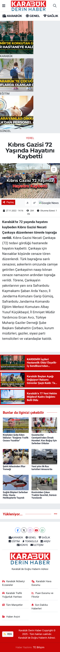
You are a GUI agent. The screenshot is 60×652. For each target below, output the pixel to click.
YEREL (30, 138)
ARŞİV (47, 541)
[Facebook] (17, 530)
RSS (9, 634)
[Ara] (55, 6)
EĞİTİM (16, 541)
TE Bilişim (38, 647)
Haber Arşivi (13, 616)
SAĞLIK (52, 16)
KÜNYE (24, 544)
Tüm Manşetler (14, 604)
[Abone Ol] (49, 202)
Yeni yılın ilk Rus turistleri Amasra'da (42, 468)
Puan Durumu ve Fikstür (43, 595)
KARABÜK (14, 16)
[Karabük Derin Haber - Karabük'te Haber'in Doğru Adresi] (28, 5)
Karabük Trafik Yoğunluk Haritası (12, 595)
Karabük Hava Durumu (42, 583)
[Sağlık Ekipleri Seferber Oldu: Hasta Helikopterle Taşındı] (16, 482)
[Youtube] (36, 530)
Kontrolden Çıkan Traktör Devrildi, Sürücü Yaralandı (44, 495)
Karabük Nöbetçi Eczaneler (13, 583)
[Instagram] (30, 530)
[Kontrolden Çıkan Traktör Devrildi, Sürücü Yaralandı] (44, 482)
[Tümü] (55, 514)
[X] (24, 530)
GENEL (34, 16)
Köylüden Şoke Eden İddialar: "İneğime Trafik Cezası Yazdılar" (15, 438)
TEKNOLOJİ (31, 541)
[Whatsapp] (42, 530)
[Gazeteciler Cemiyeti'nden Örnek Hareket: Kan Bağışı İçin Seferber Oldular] (44, 425)
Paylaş (10, 202)
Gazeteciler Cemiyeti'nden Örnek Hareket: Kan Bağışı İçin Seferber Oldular (44, 439)
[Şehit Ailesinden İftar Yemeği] (16, 456)
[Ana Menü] (3, 5)
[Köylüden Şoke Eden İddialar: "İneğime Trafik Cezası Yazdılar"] (16, 425)
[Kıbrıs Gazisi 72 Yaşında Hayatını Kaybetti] (30, 180)
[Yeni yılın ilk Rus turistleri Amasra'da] (44, 456)
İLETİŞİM (38, 544)
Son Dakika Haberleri (40, 606)
